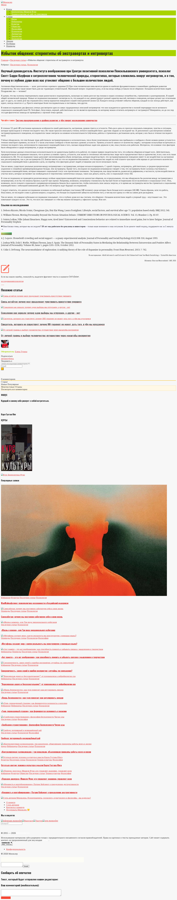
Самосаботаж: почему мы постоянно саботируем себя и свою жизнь (32, 616)
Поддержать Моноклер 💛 (18, 810)
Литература (16, 34)
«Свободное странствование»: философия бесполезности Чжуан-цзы (33, 724)
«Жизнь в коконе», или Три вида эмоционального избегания (28, 630)
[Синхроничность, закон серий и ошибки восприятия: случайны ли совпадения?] (37, 662)
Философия (16, 29)
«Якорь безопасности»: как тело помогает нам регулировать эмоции (32, 697)
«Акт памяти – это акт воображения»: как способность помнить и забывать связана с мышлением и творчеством (53, 657)
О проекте (10, 802)
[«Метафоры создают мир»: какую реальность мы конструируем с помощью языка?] (38, 635)
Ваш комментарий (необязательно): (20, 885)
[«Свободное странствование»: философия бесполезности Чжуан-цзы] (32, 717)
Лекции (9, 41)
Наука (14, 19)
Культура (15, 24)
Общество (15, 26)
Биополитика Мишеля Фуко (23, 11)
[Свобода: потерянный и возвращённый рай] (21, 730)
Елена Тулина (21, 351)
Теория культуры (44, 760)
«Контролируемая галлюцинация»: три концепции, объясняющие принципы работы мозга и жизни (46, 751)
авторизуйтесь (7, 358)
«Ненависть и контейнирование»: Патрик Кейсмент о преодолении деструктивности (39, 792)
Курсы (9, 9)
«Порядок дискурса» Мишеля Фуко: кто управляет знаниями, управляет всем (36, 778)
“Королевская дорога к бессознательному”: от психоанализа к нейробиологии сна (38, 684)
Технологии (16, 38)
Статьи (9, 16)
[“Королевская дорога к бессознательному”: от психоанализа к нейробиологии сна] (38, 676)
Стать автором (12, 805)
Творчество (16, 36)
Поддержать (6, 233)
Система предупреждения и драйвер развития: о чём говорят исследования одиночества (56, 120)
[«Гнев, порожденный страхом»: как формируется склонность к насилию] (34, 703)
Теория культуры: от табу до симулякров (29, 14)
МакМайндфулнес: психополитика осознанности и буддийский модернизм (34, 603)
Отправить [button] (6, 898)
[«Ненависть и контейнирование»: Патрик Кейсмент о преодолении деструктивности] (40, 784)
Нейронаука (16, 21)
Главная (4, 60)
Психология (16, 31)
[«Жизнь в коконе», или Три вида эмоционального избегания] (29, 622)
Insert (26, 866)
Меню (3, 4)
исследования (7, 281)
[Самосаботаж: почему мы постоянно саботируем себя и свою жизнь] (32, 608)
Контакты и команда (15, 807)
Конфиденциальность (15, 849)
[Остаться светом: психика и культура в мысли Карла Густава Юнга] (31, 757)
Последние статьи (18, 60)
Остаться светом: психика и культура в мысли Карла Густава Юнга (31, 765)
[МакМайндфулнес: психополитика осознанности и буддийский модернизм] (84, 595)
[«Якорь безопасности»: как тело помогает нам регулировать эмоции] (32, 690)
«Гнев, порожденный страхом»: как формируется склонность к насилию (34, 711)
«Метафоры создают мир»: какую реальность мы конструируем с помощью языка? (39, 643)
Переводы (10, 46)
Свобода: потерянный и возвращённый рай (20, 738)
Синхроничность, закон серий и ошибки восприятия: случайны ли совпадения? (36, 670)
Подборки (10, 43)
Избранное (6, 597)
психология (18, 281)
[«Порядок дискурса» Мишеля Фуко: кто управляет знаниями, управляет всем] (36, 771)
